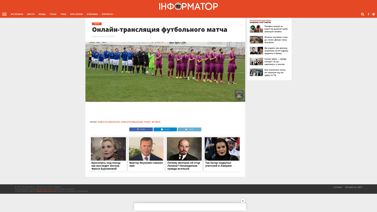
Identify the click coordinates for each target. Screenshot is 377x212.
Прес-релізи (76, 14)
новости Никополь (109, 122)
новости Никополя (132, 122)
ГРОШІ (53, 14)
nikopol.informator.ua (46, 191)
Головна (18, 14)
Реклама (93, 14)
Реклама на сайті (353, 187)
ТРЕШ (63, 14)
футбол (156, 122)
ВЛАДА (42, 14)
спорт (147, 122)
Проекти (108, 14)
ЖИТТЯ (30, 14)
